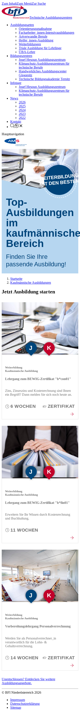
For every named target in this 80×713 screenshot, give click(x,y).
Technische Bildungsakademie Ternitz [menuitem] (44, 79)
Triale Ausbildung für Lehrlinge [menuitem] (40, 48)
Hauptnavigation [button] (13, 134)
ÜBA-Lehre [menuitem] (27, 52)
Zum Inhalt (9, 3)
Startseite (16, 279)
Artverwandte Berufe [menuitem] (33, 36)
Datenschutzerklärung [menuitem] (25, 703)
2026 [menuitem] (22, 102)
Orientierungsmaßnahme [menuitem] (35, 29)
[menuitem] (16, 127)
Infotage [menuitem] (15, 83)
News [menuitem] (14, 98)
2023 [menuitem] (22, 114)
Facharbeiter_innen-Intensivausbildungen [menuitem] (46, 32)
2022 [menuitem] (22, 118)
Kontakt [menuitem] (15, 121)
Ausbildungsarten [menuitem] (22, 25)
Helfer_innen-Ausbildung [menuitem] (36, 40)
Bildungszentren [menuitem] (21, 56)
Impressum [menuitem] (17, 700)
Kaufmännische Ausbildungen (30, 282)
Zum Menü (24, 3)
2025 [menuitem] (22, 106)
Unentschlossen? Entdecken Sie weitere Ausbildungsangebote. (28, 681)
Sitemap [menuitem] (15, 707)
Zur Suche (39, 3)
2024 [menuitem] (22, 110)
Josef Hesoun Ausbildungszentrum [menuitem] (42, 59)
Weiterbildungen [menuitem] (30, 44)
